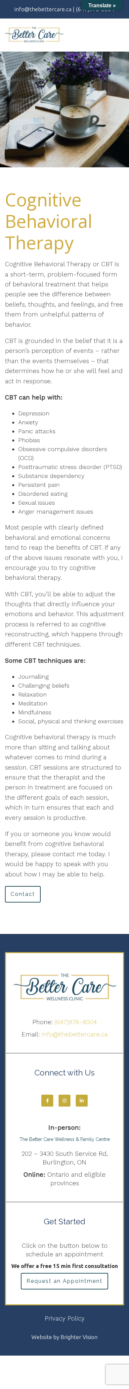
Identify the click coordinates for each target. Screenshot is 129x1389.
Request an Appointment (64, 1281)
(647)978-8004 (76, 1022)
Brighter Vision (79, 1337)
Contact (23, 894)
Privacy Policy (65, 1318)
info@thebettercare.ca (75, 1034)
